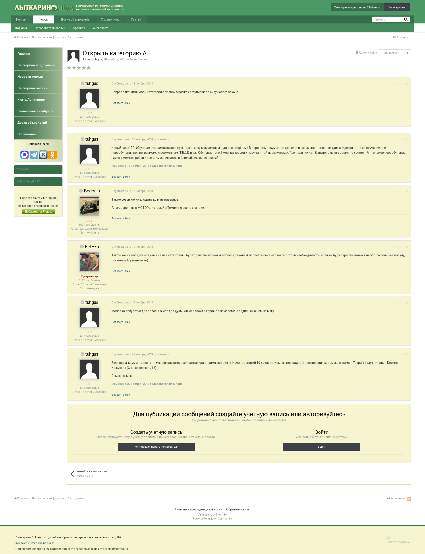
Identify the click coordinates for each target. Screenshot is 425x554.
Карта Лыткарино (31, 99)
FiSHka (92, 246)
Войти (321, 446)
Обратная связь (238, 509)
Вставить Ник (121, 103)
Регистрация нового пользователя (156, 446)
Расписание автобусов (35, 111)
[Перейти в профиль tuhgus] (73, 56)
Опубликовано (132, 83)
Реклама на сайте (42, 543)
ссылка (128, 376)
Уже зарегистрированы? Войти (356, 7)
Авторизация (368, 52)
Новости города (30, 76)
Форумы (21, 28)
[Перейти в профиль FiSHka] (89, 262)
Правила (79, 28)
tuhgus (97, 59)
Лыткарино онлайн (32, 88)
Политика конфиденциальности (198, 509)
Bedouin (92, 191)
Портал (21, 19)
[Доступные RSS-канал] (409, 498)
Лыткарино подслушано (36, 65)
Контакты (22, 543)
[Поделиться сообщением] (406, 83)
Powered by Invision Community (212, 518)
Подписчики (390, 52)
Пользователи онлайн (50, 28)
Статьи (136, 19)
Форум (43, 19)
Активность (101, 28)
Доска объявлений (75, 19)
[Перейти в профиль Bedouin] (89, 206)
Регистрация (396, 7)
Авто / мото (138, 59)
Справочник (110, 19)
